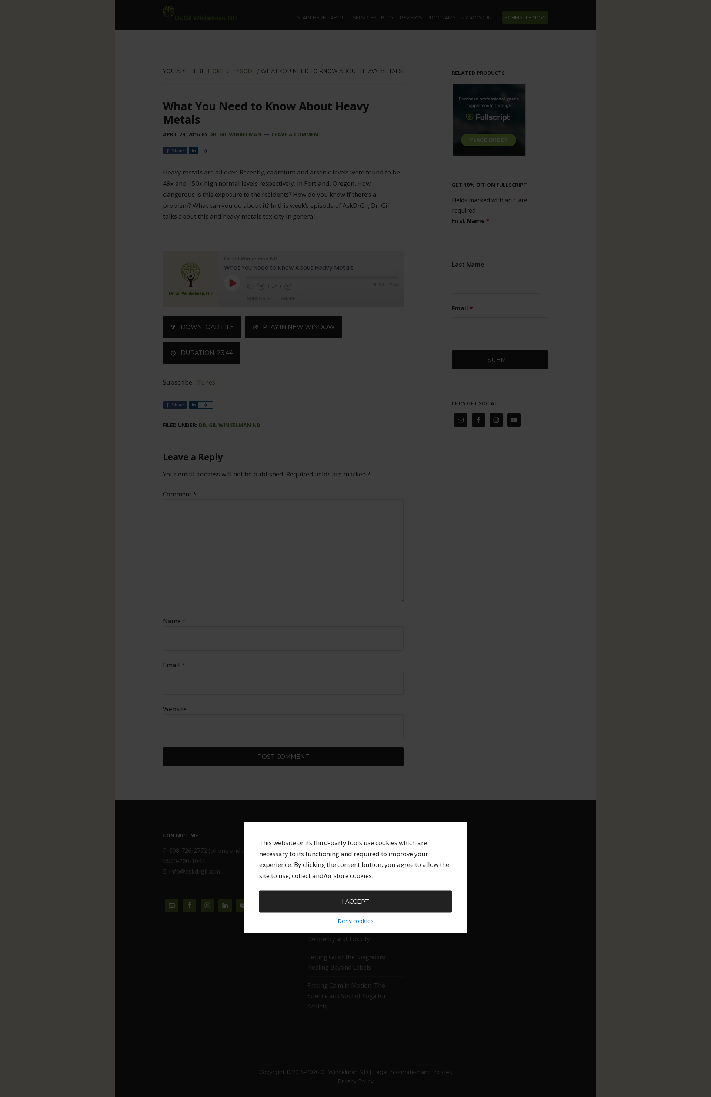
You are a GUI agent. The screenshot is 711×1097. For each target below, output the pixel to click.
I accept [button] (355, 901)
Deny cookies (356, 920)
